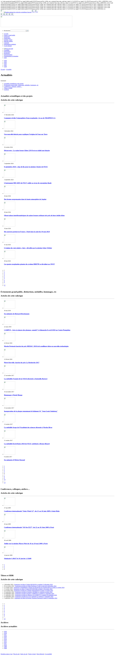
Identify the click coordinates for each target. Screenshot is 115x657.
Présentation (7, 51)
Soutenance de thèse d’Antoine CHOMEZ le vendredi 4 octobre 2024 (33, 592)
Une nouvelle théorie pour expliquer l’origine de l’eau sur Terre (25, 134)
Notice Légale (32, 654)
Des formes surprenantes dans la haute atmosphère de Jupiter (25, 199)
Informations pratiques (10, 44)
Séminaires (7, 36)
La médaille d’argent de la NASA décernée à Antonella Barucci (25, 379)
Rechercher (7, 30)
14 (4, 482)
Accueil (6, 33)
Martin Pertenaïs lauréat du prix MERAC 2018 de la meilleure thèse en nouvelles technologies (36, 346)
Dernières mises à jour (6, 654)
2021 (5, 65)
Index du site (23, 654)
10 (4, 479)
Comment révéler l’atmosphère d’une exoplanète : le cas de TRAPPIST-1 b (29, 118)
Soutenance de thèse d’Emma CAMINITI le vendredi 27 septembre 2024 (34, 593)
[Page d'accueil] (8, 48)
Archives (6, 89)
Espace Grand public (9, 35)
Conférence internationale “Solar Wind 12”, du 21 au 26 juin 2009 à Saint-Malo (32, 511)
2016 (5, 636)
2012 (5, 642)
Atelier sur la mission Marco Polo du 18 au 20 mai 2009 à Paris (26, 543)
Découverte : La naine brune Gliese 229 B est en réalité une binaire (27, 150)
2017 (5, 634)
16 (4, 619)
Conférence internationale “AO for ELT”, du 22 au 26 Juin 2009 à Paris (29, 527)
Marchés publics (8, 41)
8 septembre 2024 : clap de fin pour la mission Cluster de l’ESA (26, 167)
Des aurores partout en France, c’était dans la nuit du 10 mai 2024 (27, 232)
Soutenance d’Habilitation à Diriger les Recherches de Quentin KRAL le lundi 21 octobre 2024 (39, 587)
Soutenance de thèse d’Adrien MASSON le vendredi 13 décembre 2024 (33, 584)
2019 (5, 631)
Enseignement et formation (11, 56)
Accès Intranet (8, 46)
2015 (5, 637)
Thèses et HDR (8, 88)
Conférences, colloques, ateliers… (13, 86)
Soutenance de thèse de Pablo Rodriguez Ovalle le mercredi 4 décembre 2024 (35, 586)
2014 (5, 639)
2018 (5, 633)
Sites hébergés (40, 654)
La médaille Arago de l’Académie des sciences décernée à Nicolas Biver (28, 427)
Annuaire (6, 42)
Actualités (6, 50)
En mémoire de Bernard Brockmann (16, 314)
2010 (5, 645)
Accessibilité (48, 654)
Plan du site (16, 654)
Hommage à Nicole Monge (13, 395)
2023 (5, 62)
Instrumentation (8, 54)
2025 (5, 57)
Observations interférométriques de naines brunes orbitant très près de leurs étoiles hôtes (34, 215)
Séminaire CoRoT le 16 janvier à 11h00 (17, 558)
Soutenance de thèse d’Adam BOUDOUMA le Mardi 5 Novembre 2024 (33, 589)
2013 (5, 640)
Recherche (7, 53)
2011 (5, 643)
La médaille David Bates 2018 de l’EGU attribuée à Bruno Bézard (27, 444)
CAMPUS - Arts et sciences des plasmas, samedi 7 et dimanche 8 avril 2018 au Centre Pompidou (37, 330)
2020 (5, 66)
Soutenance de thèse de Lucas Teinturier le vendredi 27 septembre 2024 (34, 596)
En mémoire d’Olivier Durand (14, 460)
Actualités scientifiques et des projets (13, 83)
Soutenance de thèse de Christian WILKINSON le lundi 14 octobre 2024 (33, 590)
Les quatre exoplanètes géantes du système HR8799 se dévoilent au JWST (29, 264)
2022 (5, 63)
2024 (5, 60)
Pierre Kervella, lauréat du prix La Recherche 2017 (21, 362)
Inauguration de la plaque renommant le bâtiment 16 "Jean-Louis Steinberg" (31, 411)
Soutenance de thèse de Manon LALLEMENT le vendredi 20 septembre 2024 (36, 595)
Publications (7, 38)
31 (4, 285)
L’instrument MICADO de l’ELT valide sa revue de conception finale (27, 183)
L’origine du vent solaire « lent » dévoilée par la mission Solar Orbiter (28, 248)
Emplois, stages (8, 39)
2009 (5, 646)
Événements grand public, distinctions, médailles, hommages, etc (21, 85)
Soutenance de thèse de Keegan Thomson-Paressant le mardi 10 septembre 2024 (35, 598)
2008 (5, 648)
